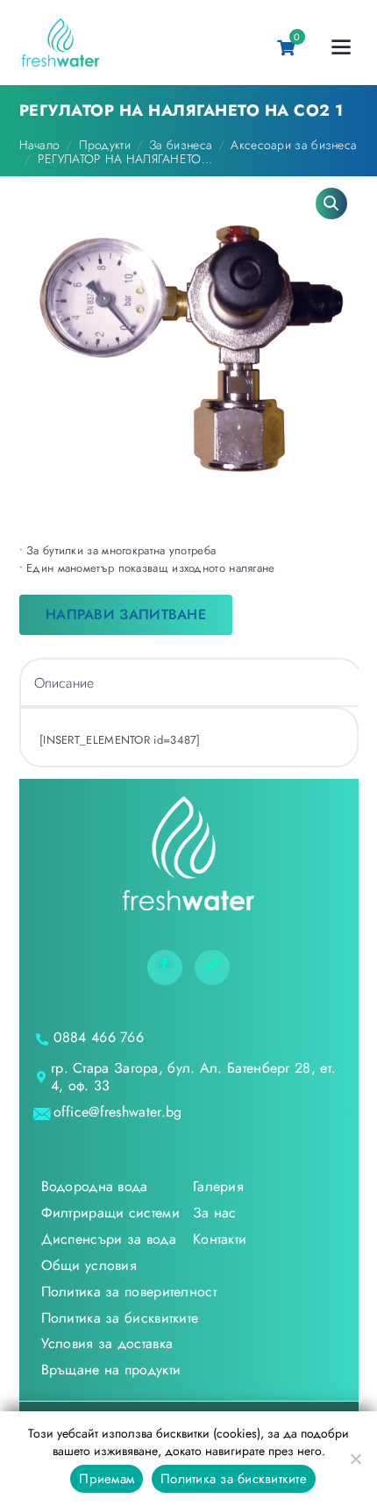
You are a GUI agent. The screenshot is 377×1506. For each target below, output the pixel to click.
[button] (331, 203)
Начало (39, 145)
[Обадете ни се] (212, 967)
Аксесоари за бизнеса (294, 145)
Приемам (106, 1478)
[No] (355, 1458)
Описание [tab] (64, 683)
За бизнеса (180, 145)
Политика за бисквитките (233, 1478)
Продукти (105, 144)
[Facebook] (164, 967)
